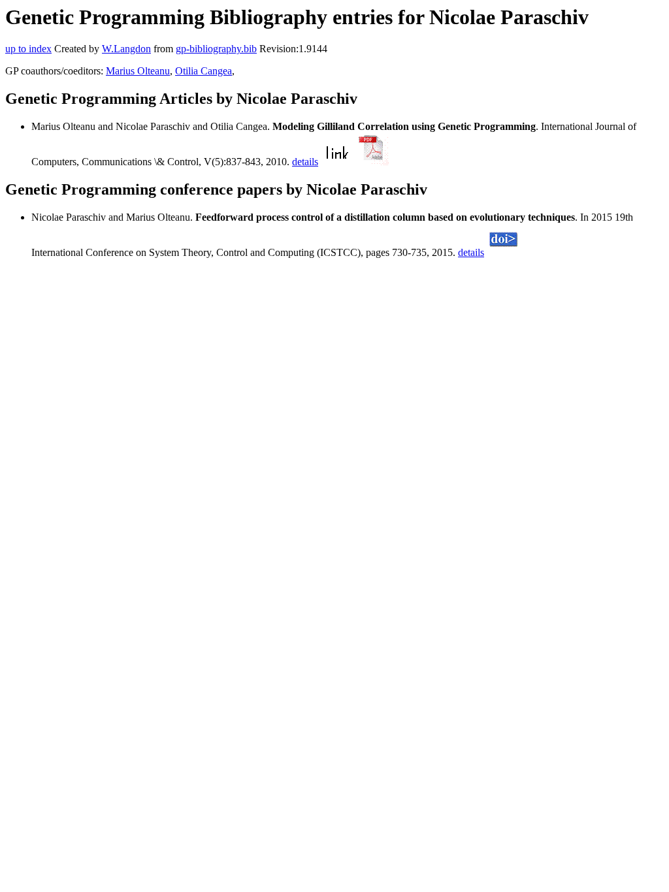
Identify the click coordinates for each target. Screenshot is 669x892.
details (305, 161)
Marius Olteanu (138, 70)
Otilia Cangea (203, 70)
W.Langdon (126, 48)
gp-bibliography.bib (216, 48)
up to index (28, 48)
